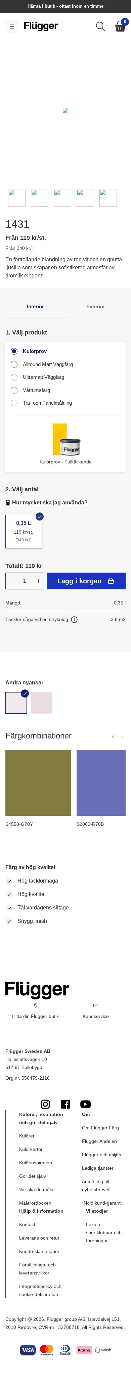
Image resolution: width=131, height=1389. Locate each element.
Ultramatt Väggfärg (43, 377)
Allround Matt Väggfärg (48, 364)
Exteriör (95, 306)
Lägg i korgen (79, 581)
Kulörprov (35, 351)
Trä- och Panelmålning (47, 403)
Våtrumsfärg (36, 390)
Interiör (35, 306)
